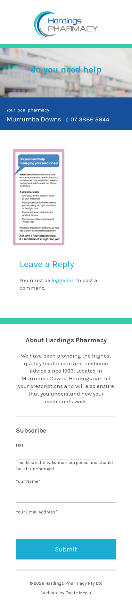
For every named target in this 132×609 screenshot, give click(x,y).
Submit (66, 549)
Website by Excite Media (66, 593)
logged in (63, 280)
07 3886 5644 (89, 120)
